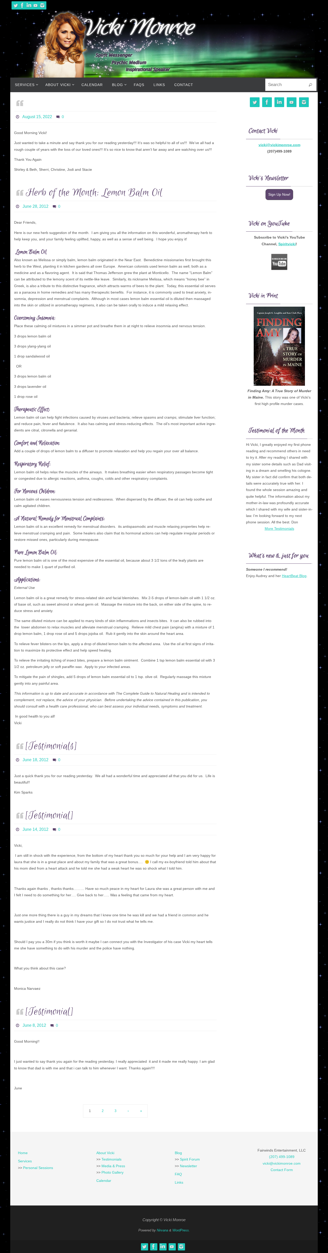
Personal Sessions (38, 1168)
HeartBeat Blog (294, 576)
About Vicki (105, 1153)
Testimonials (111, 1159)
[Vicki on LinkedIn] (29, 5)
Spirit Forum (190, 1159)
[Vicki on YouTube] (36, 5)
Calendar (103, 1181)
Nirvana (162, 1230)
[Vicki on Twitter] (16, 5)
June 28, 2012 (35, 206)
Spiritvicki (287, 244)
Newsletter (188, 1166)
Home (23, 1153)
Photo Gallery (112, 1172)
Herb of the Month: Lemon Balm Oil (94, 193)
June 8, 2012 (34, 1025)
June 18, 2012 (35, 760)
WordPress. (181, 1230)
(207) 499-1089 (281, 1157)
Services (25, 1161)
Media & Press (113, 1166)
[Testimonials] (51, 746)
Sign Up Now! (279, 194)
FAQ (178, 1174)
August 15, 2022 (37, 117)
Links (179, 1182)
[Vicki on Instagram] (42, 5)
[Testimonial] (49, 815)
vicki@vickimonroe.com (279, 145)
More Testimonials (279, 528)
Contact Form (282, 1170)
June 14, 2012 (35, 829)
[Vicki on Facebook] (22, 5)
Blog (178, 1153)
